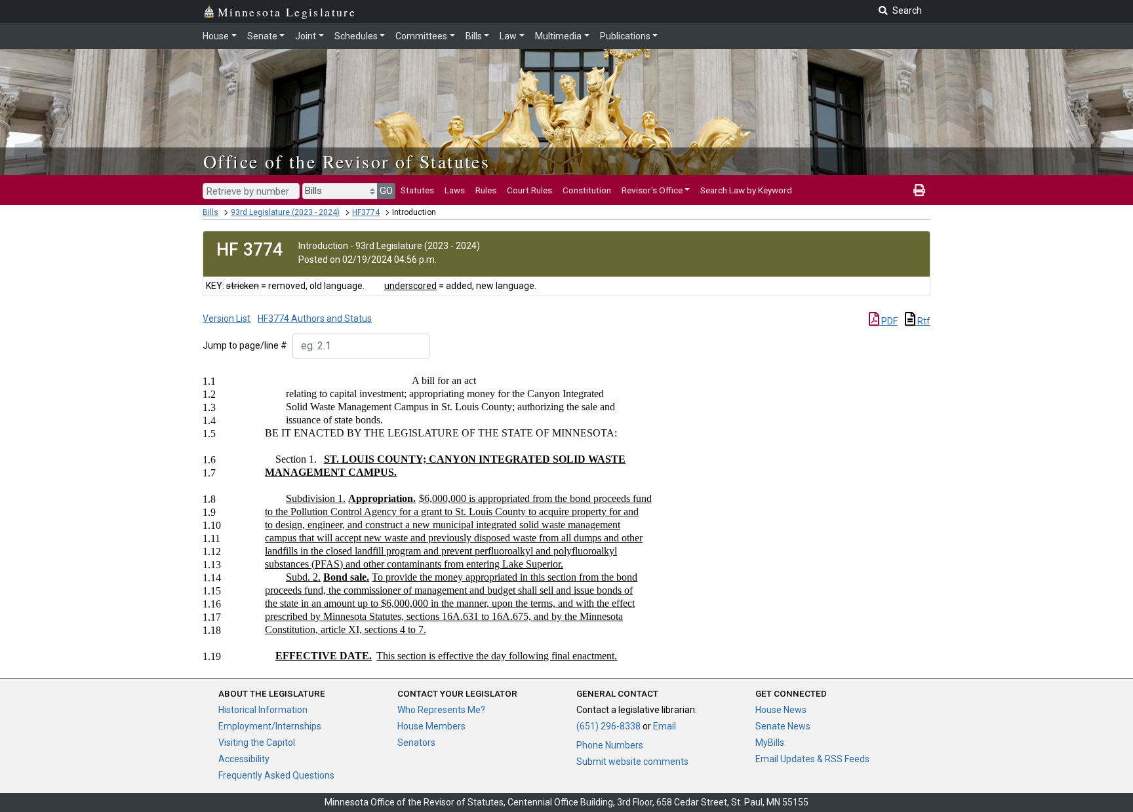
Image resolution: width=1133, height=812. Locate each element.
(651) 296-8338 (608, 726)
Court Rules (529, 190)
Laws (455, 190)
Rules (485, 190)
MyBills (769, 742)
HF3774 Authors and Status (315, 318)
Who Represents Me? (441, 710)
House (216, 36)
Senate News (782, 726)
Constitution (587, 190)
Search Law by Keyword (746, 190)
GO (386, 191)
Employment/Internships (269, 726)
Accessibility (243, 759)
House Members (431, 726)
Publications (625, 36)
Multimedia (558, 36)
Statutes (417, 190)
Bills (474, 36)
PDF (888, 321)
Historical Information (263, 710)
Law (508, 36)
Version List (226, 318)
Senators (416, 742)
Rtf (922, 321)
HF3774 (366, 212)
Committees (421, 36)
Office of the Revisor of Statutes (346, 161)
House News (780, 710)
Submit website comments (632, 761)
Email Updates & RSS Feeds (812, 759)
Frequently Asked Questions (276, 775)
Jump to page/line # (245, 345)
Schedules (356, 36)
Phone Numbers (609, 745)
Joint (305, 36)
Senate (262, 36)
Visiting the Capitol (256, 742)
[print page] (919, 190)
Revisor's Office (652, 190)
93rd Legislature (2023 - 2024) (285, 212)
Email (664, 726)
